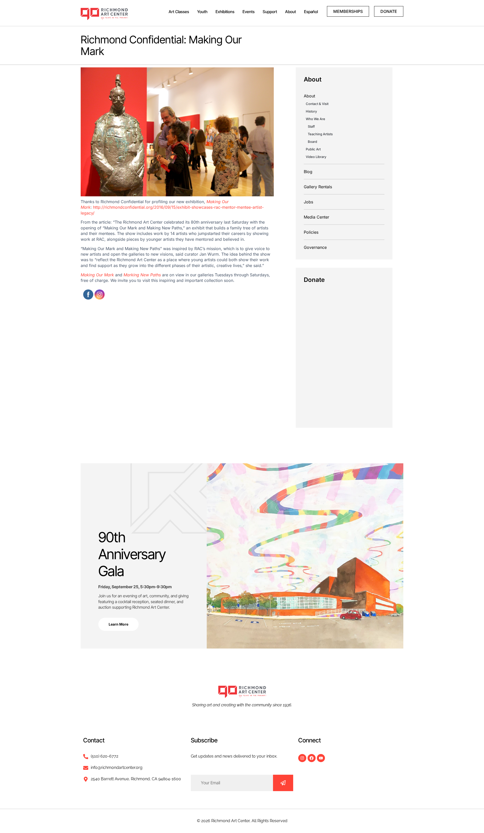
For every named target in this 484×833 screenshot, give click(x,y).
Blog (308, 171)
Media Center (316, 217)
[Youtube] (321, 758)
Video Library (316, 157)
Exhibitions (225, 11)
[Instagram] (302, 758)
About (290, 11)
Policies (311, 232)
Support (270, 11)
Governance (315, 247)
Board (312, 142)
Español (311, 11)
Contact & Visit (317, 104)
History (311, 111)
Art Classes (179, 11)
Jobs (308, 201)
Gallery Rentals (318, 186)
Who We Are (315, 119)
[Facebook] (312, 758)
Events (249, 11)
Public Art (313, 149)
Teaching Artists (320, 134)
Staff (311, 126)
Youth (202, 11)
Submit (283, 783)
